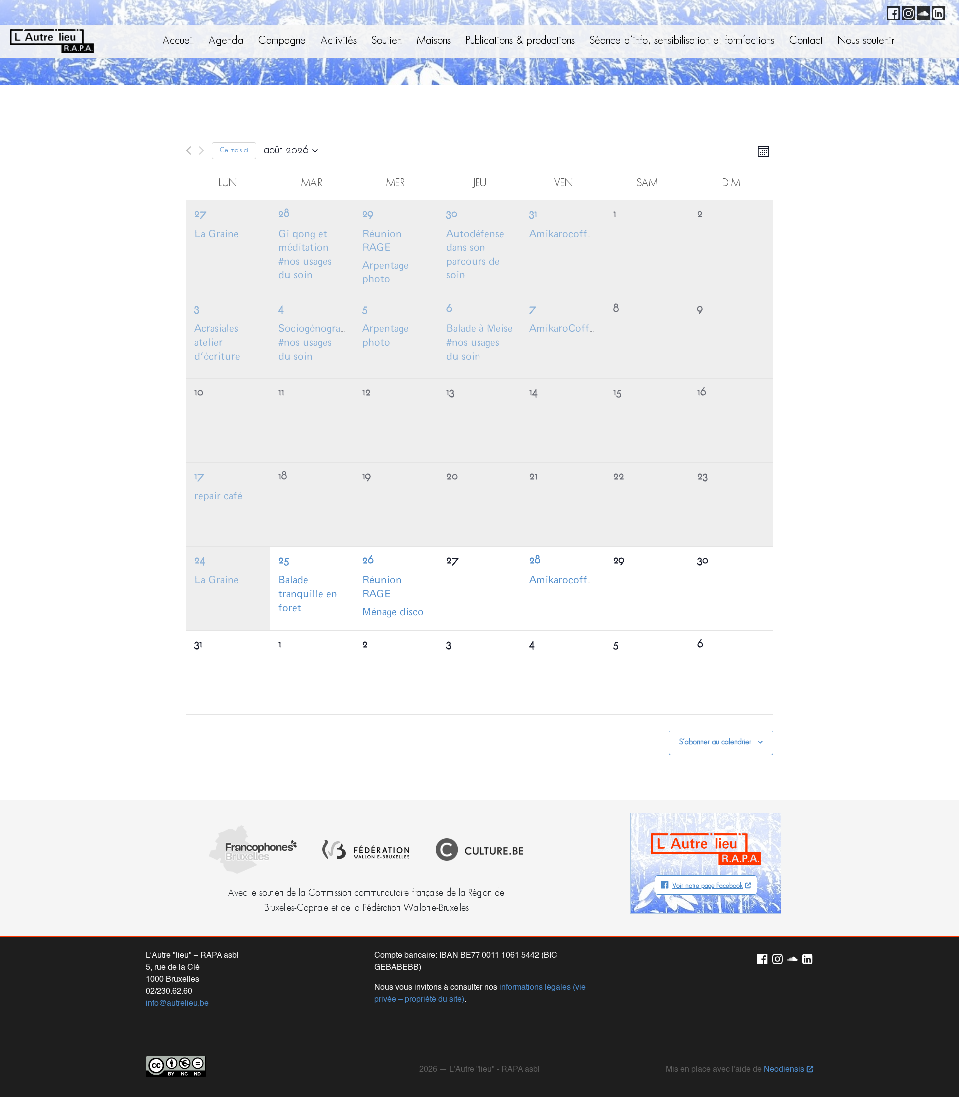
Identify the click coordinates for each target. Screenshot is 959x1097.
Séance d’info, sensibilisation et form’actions (682, 41)
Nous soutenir (866, 41)
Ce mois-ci (234, 150)
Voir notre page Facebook (707, 886)
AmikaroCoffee (564, 329)
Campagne (282, 41)
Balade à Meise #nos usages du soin (479, 342)
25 (283, 560)
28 (283, 214)
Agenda (226, 41)
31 (533, 214)
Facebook (891, 11)
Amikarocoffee (563, 234)
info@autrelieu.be (177, 1004)
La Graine (216, 234)
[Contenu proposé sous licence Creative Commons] (176, 1066)
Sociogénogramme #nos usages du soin (320, 342)
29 (367, 214)
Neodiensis (784, 1070)
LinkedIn (936, 11)
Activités (339, 41)
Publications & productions (520, 41)
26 (367, 560)
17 (199, 476)
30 (451, 214)
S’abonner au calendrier (715, 742)
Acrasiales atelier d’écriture (217, 342)
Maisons (434, 41)
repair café (218, 496)
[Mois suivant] (201, 150)
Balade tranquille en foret (307, 594)
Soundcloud (921, 11)
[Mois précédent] (188, 150)
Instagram (906, 11)
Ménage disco (393, 612)
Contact (806, 41)
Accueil (178, 41)
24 (199, 560)
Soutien (387, 41)
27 (200, 214)
